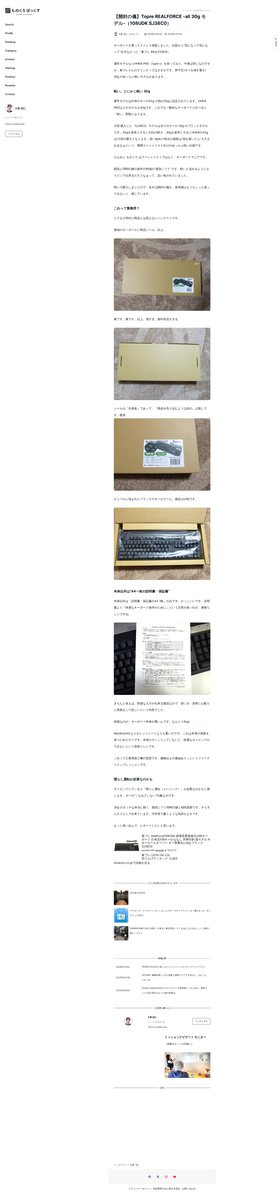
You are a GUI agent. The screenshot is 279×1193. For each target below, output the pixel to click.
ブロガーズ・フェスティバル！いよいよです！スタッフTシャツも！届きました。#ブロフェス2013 (170, 913)
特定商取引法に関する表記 (166, 1188)
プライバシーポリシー (140, 1188)
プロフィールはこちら (15, 123)
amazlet (159, 850)
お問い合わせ (189, 1188)
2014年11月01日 (137, 893)
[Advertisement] (162, 1122)
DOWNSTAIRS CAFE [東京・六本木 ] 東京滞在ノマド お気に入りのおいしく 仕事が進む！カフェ (169, 930)
